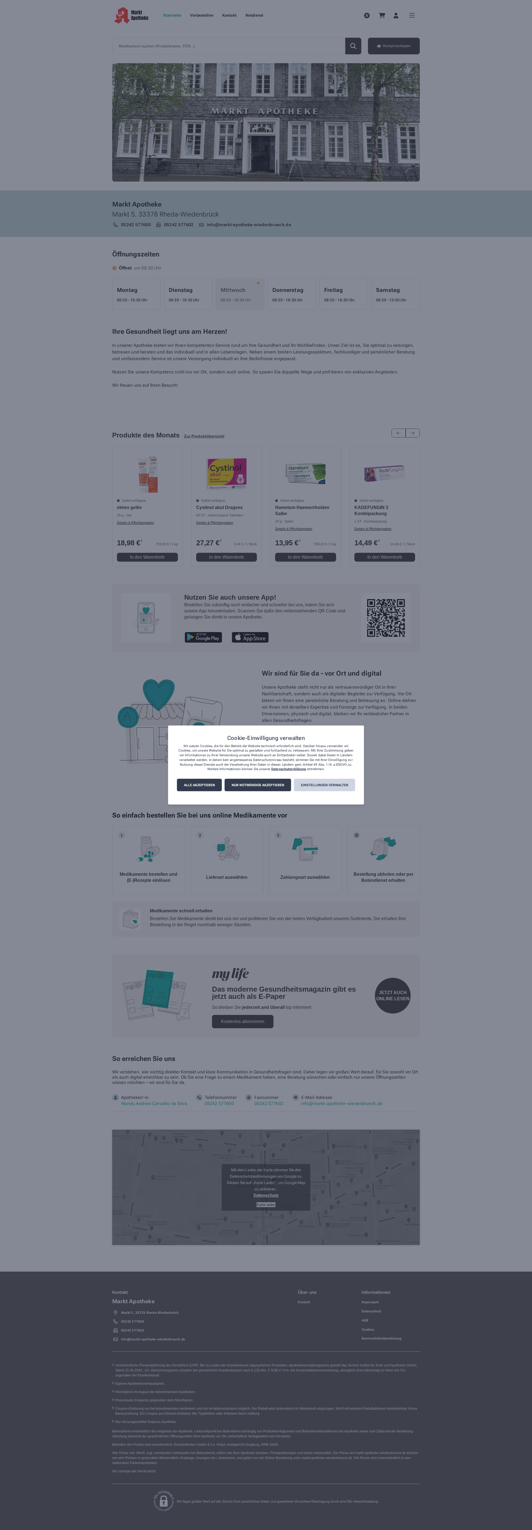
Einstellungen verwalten (324, 785)
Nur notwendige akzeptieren (258, 785)
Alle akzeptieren (199, 785)
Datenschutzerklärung (288, 769)
